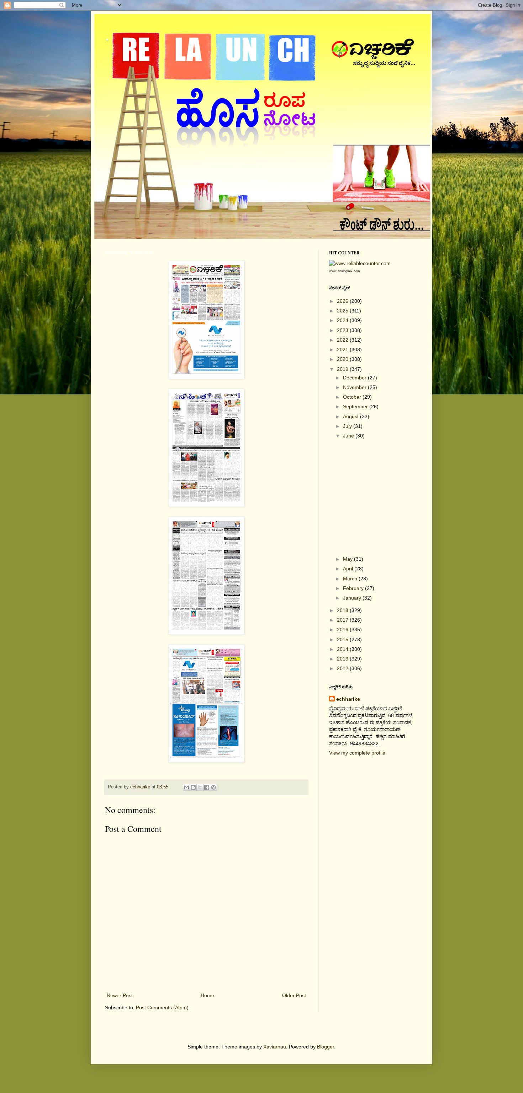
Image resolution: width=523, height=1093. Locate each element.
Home (207, 995)
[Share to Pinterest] (213, 787)
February (354, 588)
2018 (343, 610)
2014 (343, 649)
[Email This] (186, 787)
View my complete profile (357, 753)
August (351, 416)
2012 (343, 668)
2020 (343, 359)
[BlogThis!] (193, 787)
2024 (343, 320)
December (355, 377)
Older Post (294, 995)
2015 (343, 639)
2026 (343, 301)
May (348, 559)
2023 (343, 330)
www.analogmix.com (344, 271)
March (351, 578)
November (355, 387)
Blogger (325, 1047)
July (348, 426)
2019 (343, 369)
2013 (343, 659)
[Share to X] (200, 787)
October (353, 397)
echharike (348, 699)
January (353, 598)
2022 (343, 340)
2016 (343, 629)
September (356, 406)
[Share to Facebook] (206, 787)
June (349, 436)
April (348, 568)
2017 (343, 620)
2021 (343, 349)
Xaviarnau (274, 1047)
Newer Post (120, 995)
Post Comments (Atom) (162, 1007)
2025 (343, 311)
